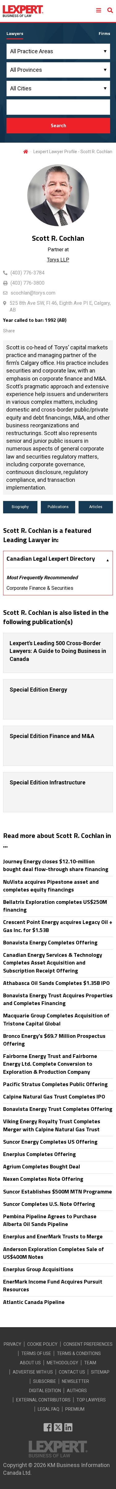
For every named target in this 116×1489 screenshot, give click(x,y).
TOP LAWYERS (91, 1399)
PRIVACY (12, 1344)
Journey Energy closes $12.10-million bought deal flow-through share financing (55, 865)
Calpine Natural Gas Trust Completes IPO (54, 1096)
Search (58, 125)
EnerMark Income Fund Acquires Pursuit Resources (52, 1285)
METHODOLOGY (62, 1362)
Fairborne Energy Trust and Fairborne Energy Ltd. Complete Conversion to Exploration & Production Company (50, 1064)
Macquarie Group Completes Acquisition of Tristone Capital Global (56, 1019)
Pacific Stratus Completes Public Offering (55, 1084)
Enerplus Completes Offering (39, 1154)
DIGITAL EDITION (45, 1390)
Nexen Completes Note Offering (43, 1179)
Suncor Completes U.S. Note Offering (49, 1204)
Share (9, 330)
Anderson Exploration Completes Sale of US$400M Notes (53, 1253)
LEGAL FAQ (48, 1409)
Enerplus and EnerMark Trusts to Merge (53, 1236)
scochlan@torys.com (33, 293)
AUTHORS (77, 1390)
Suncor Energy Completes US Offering (50, 1142)
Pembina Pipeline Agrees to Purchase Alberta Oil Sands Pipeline (50, 1220)
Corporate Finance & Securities (39, 588)
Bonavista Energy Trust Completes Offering (57, 1109)
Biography (20, 507)
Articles (95, 507)
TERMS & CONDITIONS (79, 1353)
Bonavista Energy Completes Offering (50, 942)
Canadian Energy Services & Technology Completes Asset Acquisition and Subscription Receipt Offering (52, 962)
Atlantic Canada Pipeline (34, 1302)
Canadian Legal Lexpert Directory (50, 558)
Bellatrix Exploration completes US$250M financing (55, 905)
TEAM (90, 1362)
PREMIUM (74, 1409)
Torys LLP (58, 260)
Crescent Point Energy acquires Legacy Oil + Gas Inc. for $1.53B (57, 926)
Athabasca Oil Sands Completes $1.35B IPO (56, 983)
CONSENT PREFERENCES (88, 1344)
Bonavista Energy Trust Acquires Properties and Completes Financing (58, 999)
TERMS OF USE (36, 1353)
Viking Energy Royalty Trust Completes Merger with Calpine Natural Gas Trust (51, 1125)
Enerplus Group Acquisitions (38, 1269)
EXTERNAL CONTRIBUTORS (43, 1399)
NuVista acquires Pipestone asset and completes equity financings (51, 885)
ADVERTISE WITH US (33, 1372)
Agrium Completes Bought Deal (41, 1166)
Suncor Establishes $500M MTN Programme (57, 1191)
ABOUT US (30, 1362)
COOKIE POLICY (42, 1344)
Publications (58, 507)
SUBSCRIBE (44, 1381)
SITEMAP (100, 1372)
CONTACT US (72, 1372)
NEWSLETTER (75, 1381)
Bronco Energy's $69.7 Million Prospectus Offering (54, 1039)
